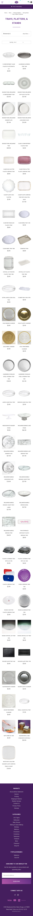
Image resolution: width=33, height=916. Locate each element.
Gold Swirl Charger (8, 346)
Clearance (16, 843)
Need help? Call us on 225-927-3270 (16, 909)
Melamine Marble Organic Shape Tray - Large (9, 505)
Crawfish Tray (24, 248)
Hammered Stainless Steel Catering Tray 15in (24, 377)
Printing (16, 796)
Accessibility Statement (16, 792)
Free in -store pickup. (17, 6)
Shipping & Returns (16, 799)
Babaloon (16, 855)
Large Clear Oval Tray (8, 402)
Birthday (16, 827)
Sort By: (11, 42)
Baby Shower (16, 822)
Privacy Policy (16, 806)
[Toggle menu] (2, 2)
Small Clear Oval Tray (24, 710)
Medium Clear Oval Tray (24, 402)
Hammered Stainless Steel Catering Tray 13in (9, 377)
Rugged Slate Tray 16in (8, 661)
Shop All (16, 846)
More (16, 841)
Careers (16, 794)
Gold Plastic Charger (24, 323)
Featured (16, 838)
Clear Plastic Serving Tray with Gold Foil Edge (24, 197)
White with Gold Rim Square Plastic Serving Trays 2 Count (8, 764)
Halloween (16, 820)
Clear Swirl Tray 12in (24, 223)
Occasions (16, 831)
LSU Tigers (16, 817)
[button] (16, 33)
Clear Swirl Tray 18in (9, 248)
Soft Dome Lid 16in (9, 735)
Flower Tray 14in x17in (24, 297)
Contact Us (16, 803)
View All (16, 857)
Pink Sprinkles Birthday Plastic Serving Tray (24, 533)
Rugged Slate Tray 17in (24, 661)
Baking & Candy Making (16, 825)
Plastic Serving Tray (9, 584)
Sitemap (16, 808)
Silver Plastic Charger (24, 686)
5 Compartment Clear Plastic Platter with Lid (9, 66)
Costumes (16, 834)
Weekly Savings (16, 801)
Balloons (16, 829)
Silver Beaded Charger (8, 686)
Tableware (16, 836)
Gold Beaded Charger (9, 323)
